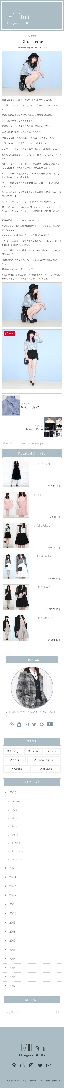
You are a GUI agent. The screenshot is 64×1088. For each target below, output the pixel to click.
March (14, 843)
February (16, 851)
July (13, 809)
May (13, 826)
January (15, 859)
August (14, 801)
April (13, 834)
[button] (58, 1012)
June (13, 818)
